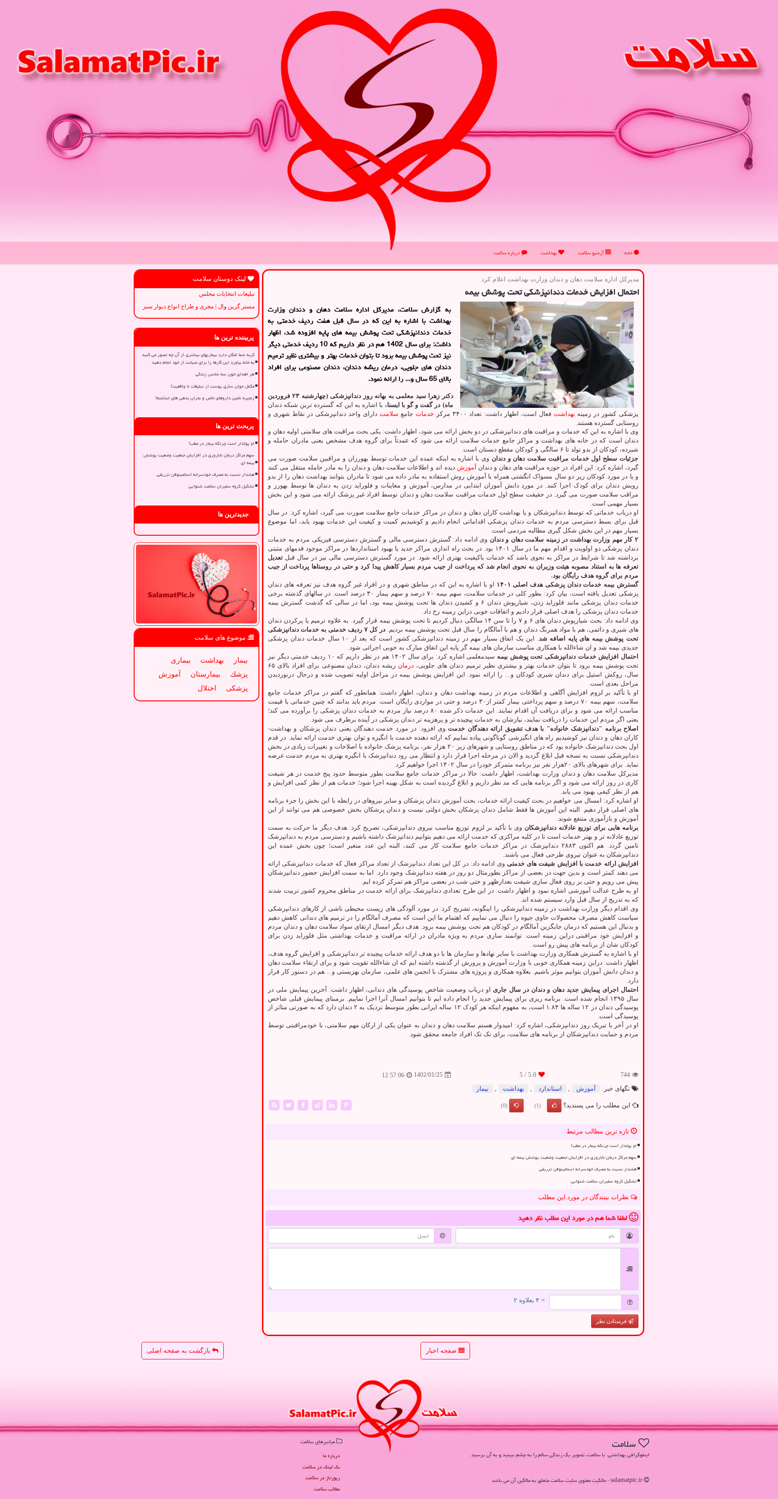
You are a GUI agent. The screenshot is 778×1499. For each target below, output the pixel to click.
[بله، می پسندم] (554, 1105)
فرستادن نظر (612, 1321)
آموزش (466, 467)
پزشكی (237, 688)
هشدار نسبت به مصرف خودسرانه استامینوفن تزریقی (588, 1169)
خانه (629, 252)
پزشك (239, 674)
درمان (406, 665)
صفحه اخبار (442, 1350)
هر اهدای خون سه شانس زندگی (224, 374)
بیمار (482, 1088)
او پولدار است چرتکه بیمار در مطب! (604, 1145)
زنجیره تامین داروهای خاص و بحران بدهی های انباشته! (204, 397)
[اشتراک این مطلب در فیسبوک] (303, 1104)
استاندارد (550, 1088)
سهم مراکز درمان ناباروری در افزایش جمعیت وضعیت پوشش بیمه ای (574, 1157)
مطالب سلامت (327, 1489)
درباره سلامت (507, 252)
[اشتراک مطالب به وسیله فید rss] (274, 1104)
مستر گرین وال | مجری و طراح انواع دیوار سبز (199, 306)
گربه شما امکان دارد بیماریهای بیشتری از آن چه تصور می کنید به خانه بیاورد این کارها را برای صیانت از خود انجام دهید (198, 358)
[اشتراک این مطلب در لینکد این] (332, 1104)
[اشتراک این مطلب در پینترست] (346, 1104)
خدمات (425, 414)
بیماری (180, 660)
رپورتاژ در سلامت (322, 1477)
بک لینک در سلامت (321, 1467)
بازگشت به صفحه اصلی (179, 1350)
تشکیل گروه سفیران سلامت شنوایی (604, 1181)
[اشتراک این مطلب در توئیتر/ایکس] (288, 1104)
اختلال (207, 688)
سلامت (389, 414)
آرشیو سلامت (591, 252)
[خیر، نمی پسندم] (516, 1105)
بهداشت (549, 252)
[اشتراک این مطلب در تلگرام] (317, 1104)
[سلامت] (389, 129)
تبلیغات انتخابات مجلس (227, 293)
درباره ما (331, 1455)
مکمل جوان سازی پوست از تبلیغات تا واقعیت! (212, 386)
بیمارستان (205, 674)
